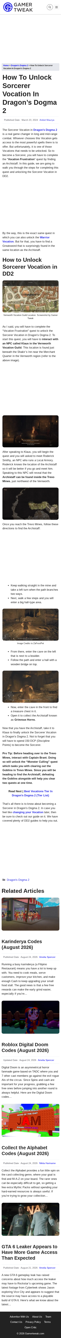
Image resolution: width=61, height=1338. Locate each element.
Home (6, 65)
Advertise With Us (19, 1316)
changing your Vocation (28, 812)
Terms (47, 1322)
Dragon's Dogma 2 (19, 65)
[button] (50, 7)
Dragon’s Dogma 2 (45, 129)
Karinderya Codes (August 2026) (22, 944)
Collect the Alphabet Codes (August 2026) (25, 1150)
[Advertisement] (30, 37)
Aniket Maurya (47, 120)
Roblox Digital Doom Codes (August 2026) (25, 1047)
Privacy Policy (33, 1322)
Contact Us (16, 1322)
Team (48, 1316)
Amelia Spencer (47, 957)
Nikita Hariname (47, 1163)
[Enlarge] (54, 285)
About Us (37, 1316)
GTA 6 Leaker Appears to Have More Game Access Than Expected (29, 1252)
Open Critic (31, 1327)
